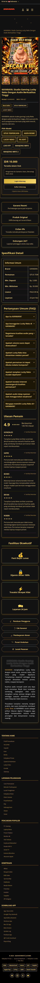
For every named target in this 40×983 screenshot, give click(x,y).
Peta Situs (20, 960)
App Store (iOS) (8, 911)
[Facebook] (12, 976)
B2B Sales (7, 875)
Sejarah (6, 748)
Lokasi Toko (7, 765)
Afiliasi (5, 869)
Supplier (6, 896)
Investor (6, 892)
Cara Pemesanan (9, 784)
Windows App (8, 921)
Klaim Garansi (8, 797)
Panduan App (8, 935)
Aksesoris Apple (8, 856)
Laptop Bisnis (8, 829)
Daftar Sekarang (20, 187)
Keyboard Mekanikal (10, 843)
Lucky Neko (9, 708)
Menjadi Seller (8, 872)
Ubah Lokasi (9, 174)
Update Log (7, 931)
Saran (5, 814)
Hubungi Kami (8, 807)
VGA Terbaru (7, 840)
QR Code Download (10, 938)
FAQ (5, 804)
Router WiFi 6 (8, 846)
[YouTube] (28, 976)
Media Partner (8, 885)
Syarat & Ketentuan (10, 761)
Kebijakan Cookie (33, 958)
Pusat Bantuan (8, 801)
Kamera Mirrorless (9, 853)
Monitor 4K (7, 836)
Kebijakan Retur (9, 794)
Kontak (6, 768)
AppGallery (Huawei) (10, 918)
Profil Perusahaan (9, 741)
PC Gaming (7, 826)
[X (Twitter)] (23, 976)
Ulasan (6, 811)
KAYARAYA (7, 19)
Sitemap (6, 772)
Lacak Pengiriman (9, 790)
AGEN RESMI (22, 23)
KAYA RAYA (20, 19)
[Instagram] (17, 976)
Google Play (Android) (10, 914)
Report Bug (7, 941)
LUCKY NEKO (8, 23)
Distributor (7, 882)
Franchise (6, 889)
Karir (5, 751)
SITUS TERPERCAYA (11, 27)
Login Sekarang (20, 181)
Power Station (8, 833)
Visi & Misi (6, 745)
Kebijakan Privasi (9, 758)
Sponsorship (7, 879)
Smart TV (6, 850)
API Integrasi (7, 899)
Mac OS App (7, 924)
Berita (5, 755)
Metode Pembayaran (10, 787)
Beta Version (7, 928)
